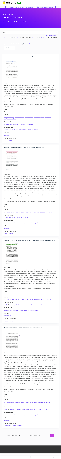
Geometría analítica (38, 304)
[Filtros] (5, 37)
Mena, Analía (37, 117)
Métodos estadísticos (10, 124)
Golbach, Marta (29, 117)
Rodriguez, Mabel (46, 117)
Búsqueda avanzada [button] (51, 35)
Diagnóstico (12, 409)
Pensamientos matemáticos (43, 409)
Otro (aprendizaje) (21, 124)
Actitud (6, 217)
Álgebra (11, 217)
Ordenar (12, 37)
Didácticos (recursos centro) (24, 304)
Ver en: (38, 37)
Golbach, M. (28, 212)
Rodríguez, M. (43, 212)
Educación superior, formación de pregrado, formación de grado (21, 129)
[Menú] (57, 2)
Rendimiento (30, 124)
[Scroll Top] (53, 457)
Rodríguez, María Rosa (10, 119)
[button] (47, 435)
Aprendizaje (12, 304)
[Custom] (8, 457)
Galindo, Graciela (19, 117)
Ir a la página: (34, 435)
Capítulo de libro (8, 140)
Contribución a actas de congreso (13, 425)
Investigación (7, 135)
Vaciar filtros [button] (29, 44)
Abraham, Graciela (9, 117)
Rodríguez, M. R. (52, 212)
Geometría (17, 217)
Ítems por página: (12, 435)
